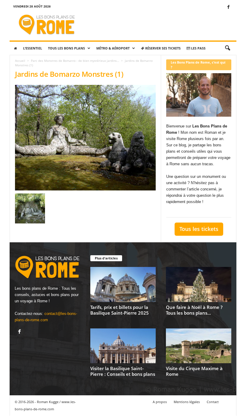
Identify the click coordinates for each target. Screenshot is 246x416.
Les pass (198, 48)
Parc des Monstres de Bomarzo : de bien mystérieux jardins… (75, 60)
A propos (160, 402)
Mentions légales (187, 402)
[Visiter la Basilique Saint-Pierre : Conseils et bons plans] (123, 345)
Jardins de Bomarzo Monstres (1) (69, 74)
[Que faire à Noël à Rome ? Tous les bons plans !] (198, 284)
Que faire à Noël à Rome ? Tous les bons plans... (194, 310)
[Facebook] (228, 7)
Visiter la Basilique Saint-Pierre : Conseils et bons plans (122, 371)
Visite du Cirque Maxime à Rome (194, 371)
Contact (213, 402)
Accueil (20, 60)
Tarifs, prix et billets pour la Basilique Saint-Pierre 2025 (119, 310)
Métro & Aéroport (113, 48)
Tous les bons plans (66, 48)
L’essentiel (32, 48)
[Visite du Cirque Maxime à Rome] (198, 345)
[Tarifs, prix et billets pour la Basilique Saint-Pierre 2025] (123, 284)
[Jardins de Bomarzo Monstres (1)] (85, 137)
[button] (227, 48)
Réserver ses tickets (162, 48)
